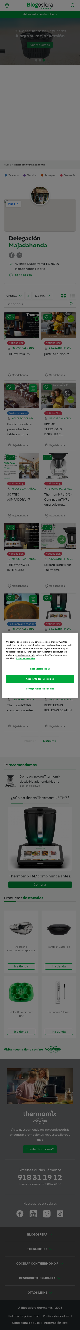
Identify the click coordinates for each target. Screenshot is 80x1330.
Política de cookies (25, 658)
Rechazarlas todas (40, 668)
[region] (40, 664)
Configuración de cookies (40, 688)
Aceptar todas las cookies (40, 678)
